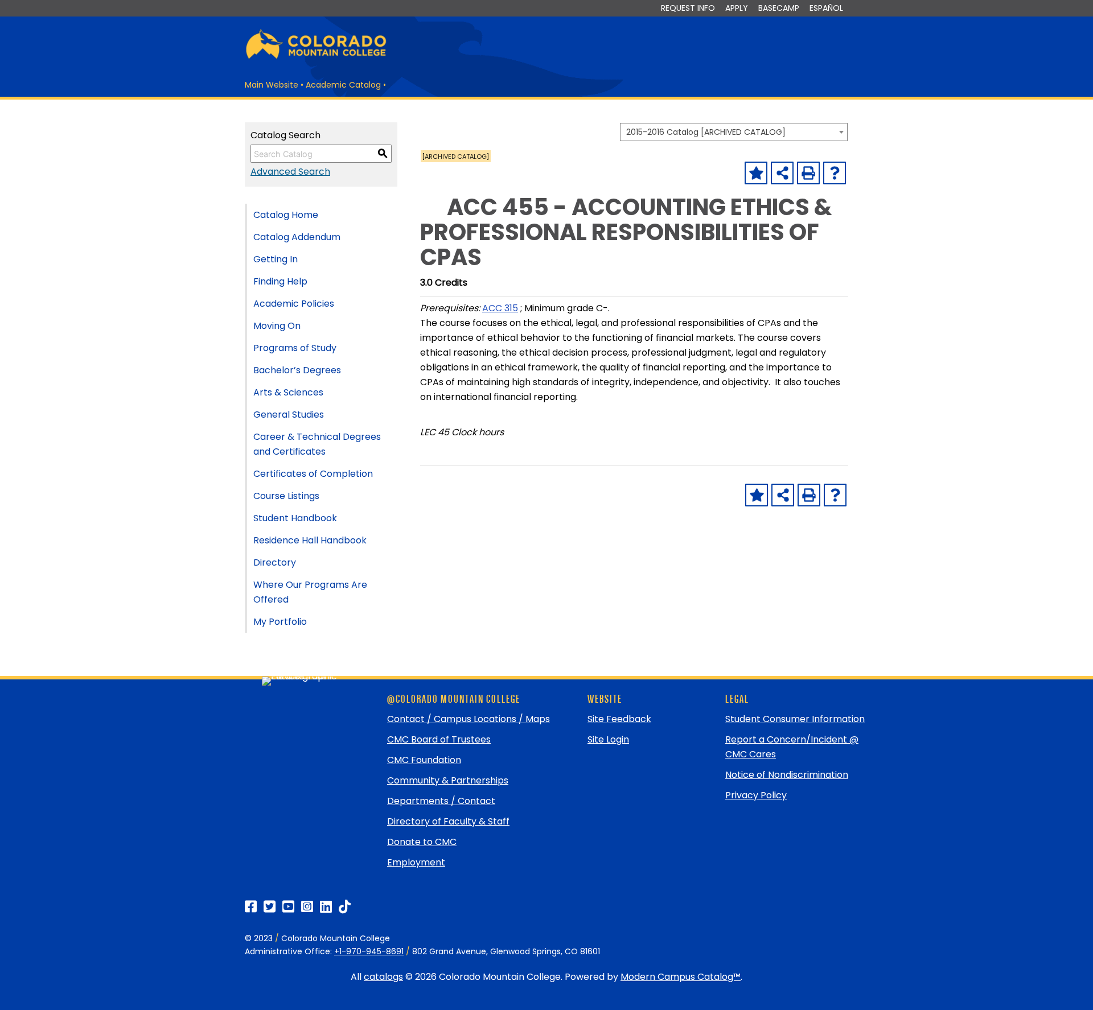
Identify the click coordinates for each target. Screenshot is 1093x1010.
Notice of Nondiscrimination (786, 774)
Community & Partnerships (447, 780)
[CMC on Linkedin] (326, 906)
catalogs (383, 976)
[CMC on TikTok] (345, 906)
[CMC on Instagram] (307, 906)
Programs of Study (294, 347)
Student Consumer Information (795, 718)
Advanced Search (290, 171)
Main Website (271, 84)
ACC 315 (500, 308)
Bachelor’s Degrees (297, 370)
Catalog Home (285, 214)
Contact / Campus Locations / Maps (468, 718)
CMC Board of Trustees (439, 739)
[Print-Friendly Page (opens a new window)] (808, 173)
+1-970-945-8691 (369, 951)
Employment (416, 862)
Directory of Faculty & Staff (448, 821)
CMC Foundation (424, 759)
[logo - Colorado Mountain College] (316, 57)
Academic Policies (293, 303)
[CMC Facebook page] (251, 906)
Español (826, 8)
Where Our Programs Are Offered (310, 592)
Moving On (277, 325)
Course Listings (286, 495)
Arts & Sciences (288, 392)
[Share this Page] (782, 173)
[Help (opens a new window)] (834, 173)
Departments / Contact (441, 800)
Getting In (275, 259)
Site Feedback (619, 718)
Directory (274, 562)
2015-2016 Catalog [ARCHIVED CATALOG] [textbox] (706, 132)
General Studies (288, 414)
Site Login (608, 739)
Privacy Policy (756, 795)
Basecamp (778, 8)
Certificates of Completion (313, 473)
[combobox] (734, 132)
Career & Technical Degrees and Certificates (317, 444)
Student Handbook (295, 518)
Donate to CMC (422, 841)
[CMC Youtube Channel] (288, 906)
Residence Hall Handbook (310, 540)
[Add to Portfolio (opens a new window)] (756, 173)
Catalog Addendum (296, 237)
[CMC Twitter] (270, 906)
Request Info (688, 8)
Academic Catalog (343, 84)
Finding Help (280, 281)
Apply (736, 8)
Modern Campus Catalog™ (681, 976)
